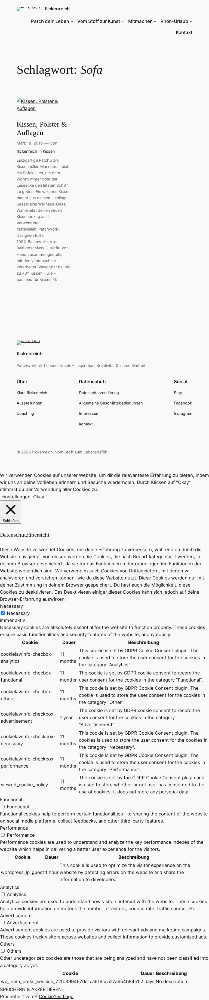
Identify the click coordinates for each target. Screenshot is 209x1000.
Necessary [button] (11, 606)
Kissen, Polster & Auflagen (42, 128)
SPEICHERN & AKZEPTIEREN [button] (31, 989)
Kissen (49, 151)
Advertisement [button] (16, 915)
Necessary (18, 613)
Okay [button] (38, 496)
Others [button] (7, 944)
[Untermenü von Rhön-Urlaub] (190, 21)
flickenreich (57, 8)
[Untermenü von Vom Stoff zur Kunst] (122, 21)
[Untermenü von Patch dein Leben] (71, 21)
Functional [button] (11, 799)
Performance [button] (14, 828)
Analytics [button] (9, 887)
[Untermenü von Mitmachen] (155, 21)
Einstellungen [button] (15, 496)
